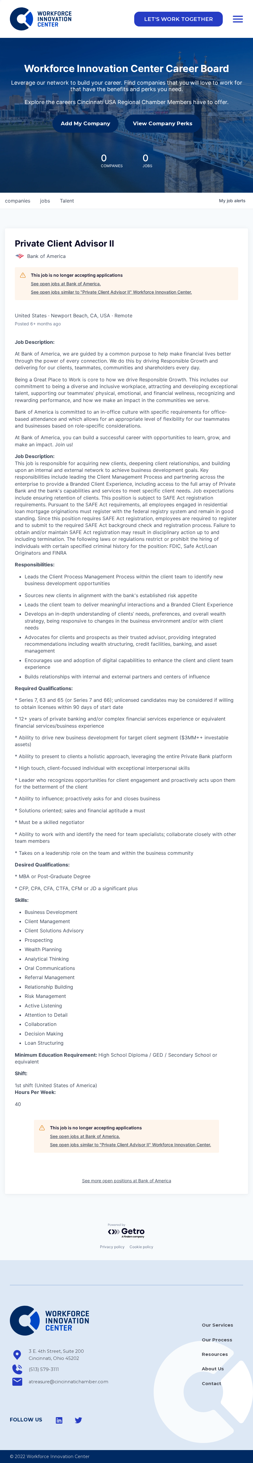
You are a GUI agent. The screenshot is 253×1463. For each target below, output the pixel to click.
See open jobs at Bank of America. (66, 283)
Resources (215, 1354)
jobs (45, 201)
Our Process (217, 1340)
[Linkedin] (59, 1420)
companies (17, 201)
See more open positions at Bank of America (126, 1180)
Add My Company (85, 123)
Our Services (217, 1325)
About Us (213, 1369)
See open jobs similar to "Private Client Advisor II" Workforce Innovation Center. (111, 292)
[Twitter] (78, 1420)
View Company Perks (163, 123)
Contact (211, 1383)
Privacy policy (112, 1246)
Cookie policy (141, 1246)
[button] (178, 19)
